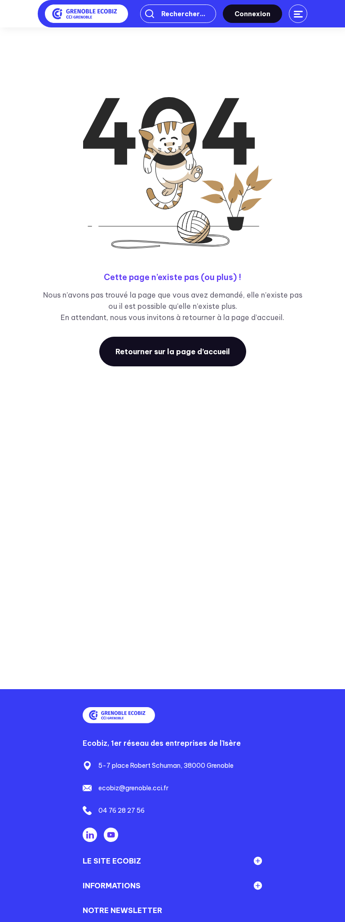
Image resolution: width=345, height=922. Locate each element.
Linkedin (90, 835)
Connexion (252, 14)
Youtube (111, 835)
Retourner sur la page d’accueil (172, 351)
